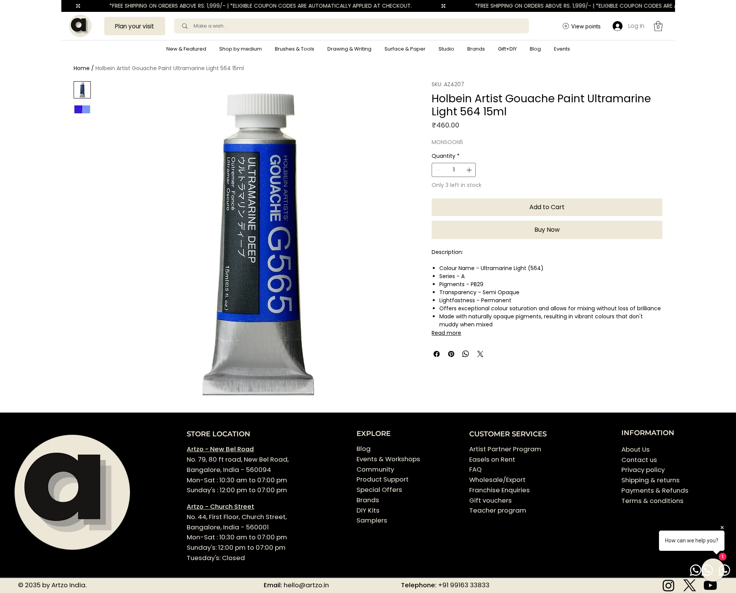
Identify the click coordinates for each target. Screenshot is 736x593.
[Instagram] (668, 585)
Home (82, 68)
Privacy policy (643, 469)
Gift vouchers (490, 500)
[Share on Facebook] (436, 354)
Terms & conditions (653, 500)
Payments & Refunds (654, 490)
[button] (240, 49)
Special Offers (379, 489)
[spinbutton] (453, 170)
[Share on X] (480, 354)
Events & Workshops (388, 459)
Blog (363, 448)
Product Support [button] (382, 479)
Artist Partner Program (505, 449)
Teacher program (497, 510)
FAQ (475, 469)
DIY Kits (368, 510)
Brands (367, 500)
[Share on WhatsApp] (465, 354)
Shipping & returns (650, 480)
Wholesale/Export (497, 479)
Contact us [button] (639, 459)
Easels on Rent (492, 459)
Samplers (371, 520)
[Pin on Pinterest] (451, 354)
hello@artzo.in (306, 585)
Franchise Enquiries (499, 490)
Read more (446, 333)
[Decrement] (437, 170)
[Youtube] (710, 585)
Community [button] (375, 469)
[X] (689, 585)
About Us (635, 449)
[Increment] (470, 170)
